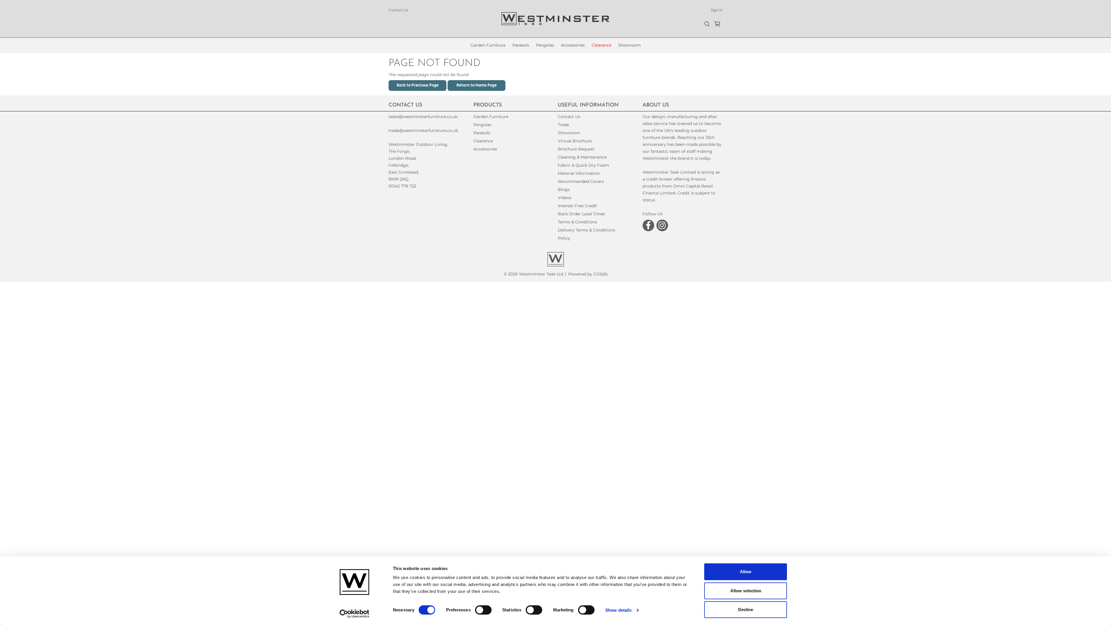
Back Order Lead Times (581, 213)
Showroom (629, 45)
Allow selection (745, 590)
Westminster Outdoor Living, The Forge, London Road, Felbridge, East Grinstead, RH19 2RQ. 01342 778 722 (418, 165)
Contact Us (398, 10)
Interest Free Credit (577, 205)
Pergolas (545, 45)
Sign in (716, 10)
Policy (564, 238)
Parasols (520, 45)
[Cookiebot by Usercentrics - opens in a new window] (354, 613)
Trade (563, 124)
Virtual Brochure (575, 141)
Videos (564, 197)
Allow (745, 571)
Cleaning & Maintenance (582, 157)
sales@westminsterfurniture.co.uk (423, 116)
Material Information (579, 173)
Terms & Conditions (577, 222)
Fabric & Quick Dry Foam (583, 165)
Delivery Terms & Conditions (586, 230)
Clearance (601, 45)
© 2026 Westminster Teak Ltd (533, 274)
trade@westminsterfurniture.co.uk (423, 130)
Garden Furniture (487, 45)
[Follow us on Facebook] (648, 225)
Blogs (564, 189)
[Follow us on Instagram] (662, 225)
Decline (745, 609)
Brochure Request (576, 149)
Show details (618, 610)
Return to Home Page (477, 85)
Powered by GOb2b (588, 274)
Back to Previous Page (418, 85)
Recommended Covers (581, 181)
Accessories (573, 45)
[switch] (483, 610)
